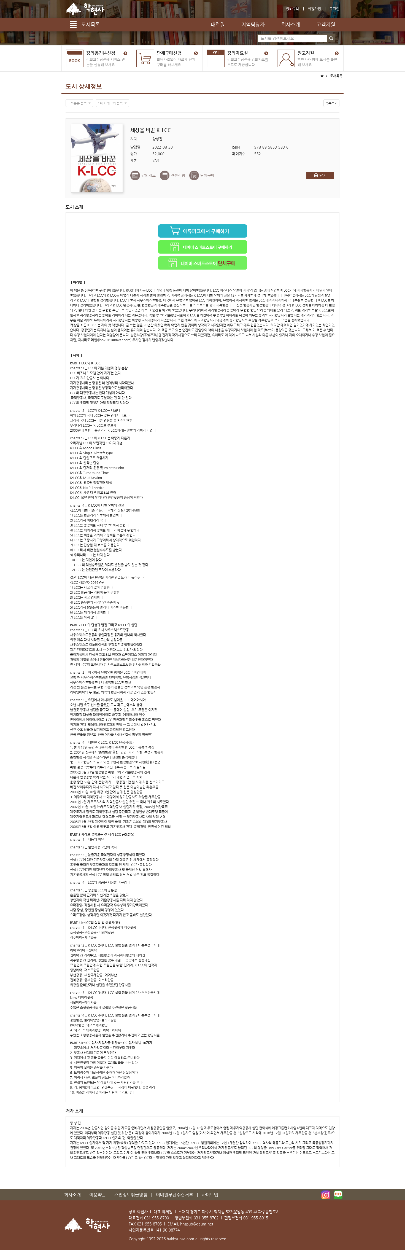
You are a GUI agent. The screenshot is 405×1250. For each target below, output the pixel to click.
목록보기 (331, 103)
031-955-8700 (156, 1218)
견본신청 (178, 175)
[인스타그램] (325, 1194)
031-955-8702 (206, 1218)
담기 (322, 175)
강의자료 (148, 175)
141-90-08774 (167, 1230)
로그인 (334, 9)
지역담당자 (253, 24)
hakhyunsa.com (180, 1238)
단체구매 (207, 175)
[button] (79, 103)
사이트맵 (210, 1194)
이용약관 (97, 1194)
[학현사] (85, 9)
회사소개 (290, 24)
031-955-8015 (255, 1218)
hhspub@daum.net (196, 1224)
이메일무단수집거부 (174, 1194)
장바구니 (292, 9)
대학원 (218, 24)
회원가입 (314, 9)
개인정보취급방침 (130, 1194)
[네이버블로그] (338, 1194)
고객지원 (326, 24)
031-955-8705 (149, 1224)
